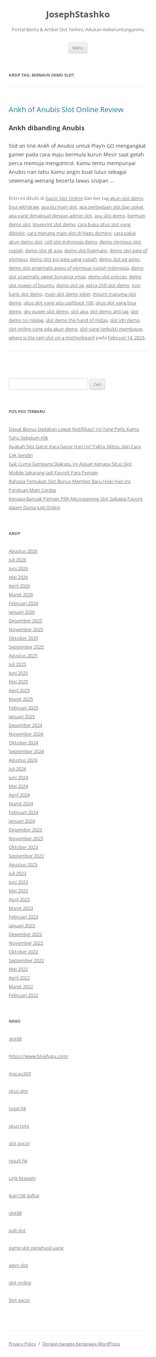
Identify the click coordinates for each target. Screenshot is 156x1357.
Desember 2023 (25, 829)
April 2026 (19, 586)
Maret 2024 (21, 803)
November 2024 (26, 734)
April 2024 (19, 795)
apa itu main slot (59, 207)
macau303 (20, 1073)
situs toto (19, 1126)
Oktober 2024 (23, 742)
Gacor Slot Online (64, 198)
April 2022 (19, 977)
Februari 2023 (23, 916)
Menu (78, 47)
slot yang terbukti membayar (111, 329)
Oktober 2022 (23, 951)
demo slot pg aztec (119, 259)
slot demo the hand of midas (77, 320)
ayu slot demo (109, 215)
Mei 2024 (18, 786)
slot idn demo (125, 320)
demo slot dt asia (43, 250)
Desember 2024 (25, 725)
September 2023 (26, 856)
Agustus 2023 (23, 864)
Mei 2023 (18, 890)
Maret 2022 (21, 986)
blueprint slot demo (54, 224)
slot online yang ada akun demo (43, 329)
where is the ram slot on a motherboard (52, 337)
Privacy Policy (22, 1344)
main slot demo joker (67, 294)
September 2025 (26, 646)
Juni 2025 (18, 673)
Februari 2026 (23, 603)
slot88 (15, 1038)
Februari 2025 (23, 707)
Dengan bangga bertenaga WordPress (81, 1344)
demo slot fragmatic (85, 250)
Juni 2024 (18, 777)
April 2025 (19, 690)
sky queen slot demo (46, 311)
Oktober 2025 (23, 638)
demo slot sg (70, 285)
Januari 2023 (22, 925)
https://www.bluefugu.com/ (39, 1056)
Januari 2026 (22, 612)
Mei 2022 (18, 969)
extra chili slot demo (108, 285)
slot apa (79, 311)
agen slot (18, 1265)
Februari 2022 (23, 995)
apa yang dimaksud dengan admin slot (50, 215)
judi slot (17, 1230)
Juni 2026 (18, 568)
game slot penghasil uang (36, 1247)
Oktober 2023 (23, 847)
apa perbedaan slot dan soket (111, 207)
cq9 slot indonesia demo (71, 241)
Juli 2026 (17, 559)
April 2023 (19, 899)
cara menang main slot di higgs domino (69, 233)
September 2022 (26, 960)
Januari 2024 (22, 821)
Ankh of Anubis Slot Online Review (66, 109)
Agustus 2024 (23, 760)
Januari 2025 (22, 716)
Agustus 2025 (23, 655)
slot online (20, 1282)
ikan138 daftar (24, 1195)
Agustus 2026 (23, 551)
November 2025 (26, 629)
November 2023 (26, 838)
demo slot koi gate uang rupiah (63, 259)
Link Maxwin (22, 1178)
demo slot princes (107, 276)
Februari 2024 (23, 812)
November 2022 (26, 943)
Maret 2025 (21, 699)
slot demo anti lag (109, 311)
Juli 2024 (17, 768)
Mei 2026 (18, 577)
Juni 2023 (18, 882)
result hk (18, 1160)
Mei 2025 (18, 681)
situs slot (18, 1091)
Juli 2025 (17, 664)
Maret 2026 (21, 594)
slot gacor (19, 1143)
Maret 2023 (21, 908)
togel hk (17, 1108)
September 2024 (26, 751)
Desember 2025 (25, 620)
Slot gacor (19, 1300)
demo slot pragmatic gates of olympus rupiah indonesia (69, 268)
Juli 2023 (17, 873)
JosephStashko (78, 14)
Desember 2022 (25, 934)
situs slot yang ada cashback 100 (58, 302)
